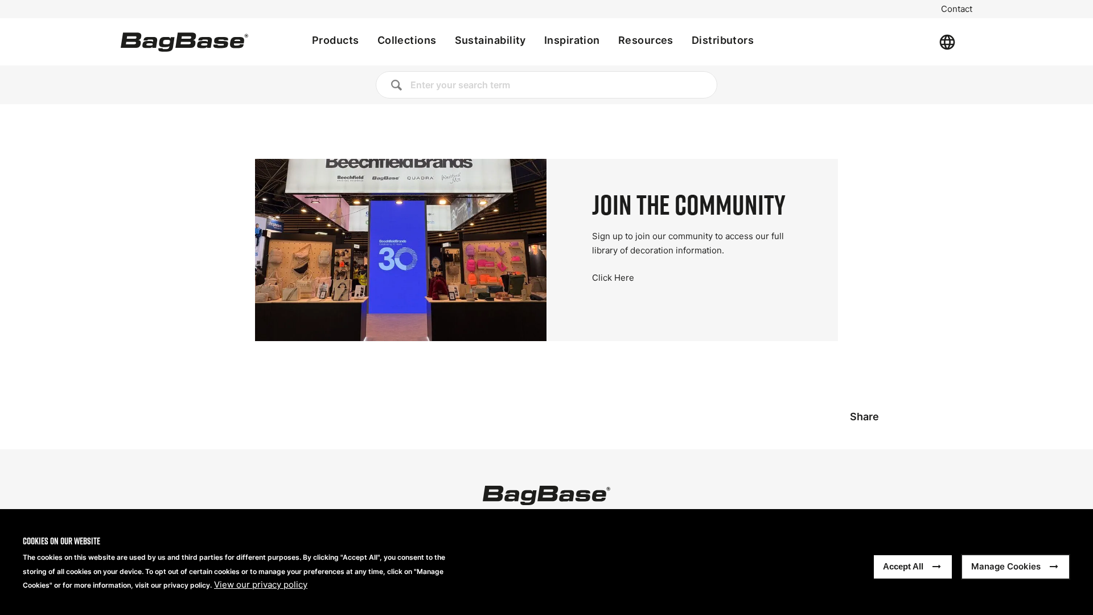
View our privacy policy (260, 585)
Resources (645, 40)
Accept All (903, 567)
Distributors (723, 40)
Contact (956, 9)
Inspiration (572, 40)
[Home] (184, 42)
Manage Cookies (1006, 566)
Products (335, 40)
